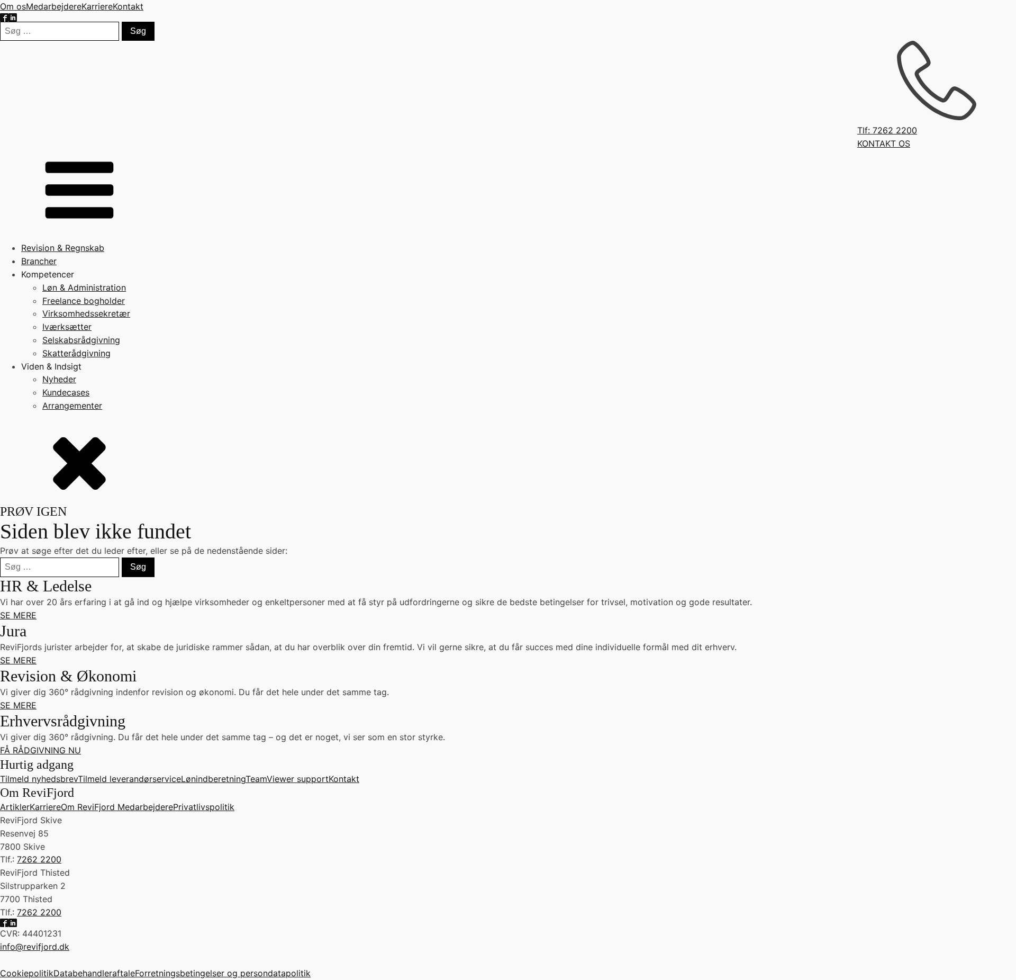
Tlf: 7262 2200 (887, 130)
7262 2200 (39, 859)
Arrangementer (72, 405)
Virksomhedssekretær (86, 313)
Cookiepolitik (26, 973)
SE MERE (18, 615)
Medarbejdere (53, 6)
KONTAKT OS (883, 143)
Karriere (97, 6)
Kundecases (65, 392)
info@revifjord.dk (34, 946)
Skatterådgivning (76, 353)
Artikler (15, 807)
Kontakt (128, 6)
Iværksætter (67, 326)
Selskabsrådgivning (81, 340)
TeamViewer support (287, 779)
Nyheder (59, 379)
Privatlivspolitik (203, 807)
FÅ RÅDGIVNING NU (40, 750)
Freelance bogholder (83, 300)
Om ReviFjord (89, 807)
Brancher (39, 261)
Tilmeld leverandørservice (129, 779)
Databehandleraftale (94, 973)
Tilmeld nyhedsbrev (39, 779)
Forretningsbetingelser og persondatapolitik (223, 973)
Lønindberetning (213, 779)
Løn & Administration (84, 287)
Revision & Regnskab (62, 247)
